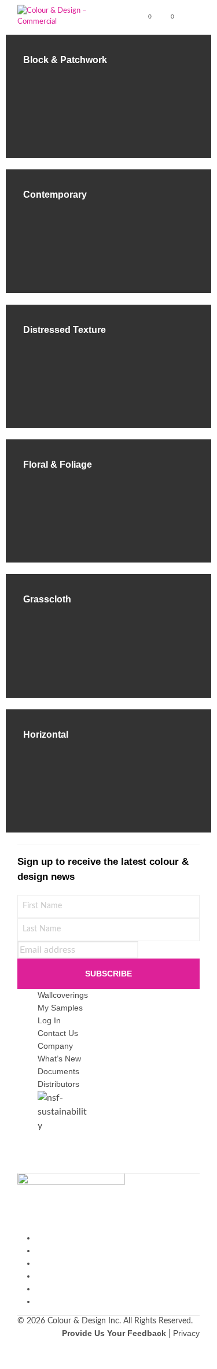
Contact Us (58, 1033)
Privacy (186, 1333)
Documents (58, 1071)
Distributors (58, 1084)
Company (55, 1045)
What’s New (59, 1058)
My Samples (60, 1007)
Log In (49, 1020)
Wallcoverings (63, 995)
